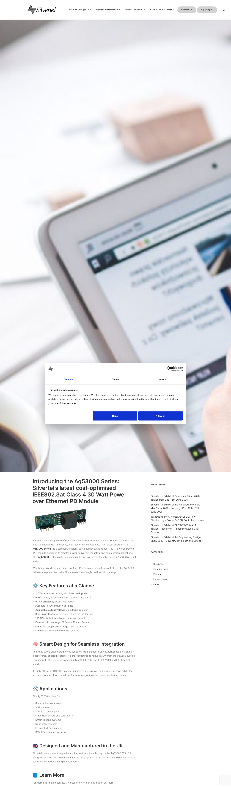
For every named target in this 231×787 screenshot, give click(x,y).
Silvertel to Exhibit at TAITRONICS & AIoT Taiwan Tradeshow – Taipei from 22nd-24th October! (175, 529)
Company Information (107, 10)
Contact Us (186, 10)
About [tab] (162, 379)
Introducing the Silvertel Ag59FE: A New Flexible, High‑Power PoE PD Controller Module (177, 518)
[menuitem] (80, 10)
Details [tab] (115, 379)
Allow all (160, 416)
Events (157, 574)
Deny (115, 416)
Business (158, 563)
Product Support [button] (133, 10)
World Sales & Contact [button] (161, 10)
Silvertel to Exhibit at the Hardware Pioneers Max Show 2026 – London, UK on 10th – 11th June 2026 (175, 508)
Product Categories (79, 10)
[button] (225, 10)
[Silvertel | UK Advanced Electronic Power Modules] (44, 9)
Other (156, 584)
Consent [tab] (68, 379)
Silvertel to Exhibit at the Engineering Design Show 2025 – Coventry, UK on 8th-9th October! (177, 539)
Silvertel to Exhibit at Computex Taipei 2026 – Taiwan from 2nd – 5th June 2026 (176, 498)
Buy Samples (207, 10)
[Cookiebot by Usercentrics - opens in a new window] (169, 368)
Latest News (160, 579)
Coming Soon (160, 568)
